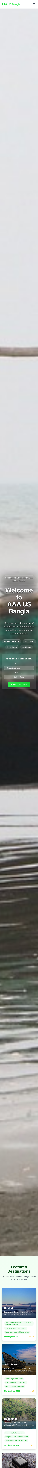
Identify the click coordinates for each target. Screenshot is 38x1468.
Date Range (19, 673)
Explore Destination (19, 684)
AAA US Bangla (11, 4)
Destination (19, 664)
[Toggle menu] (34, 4)
